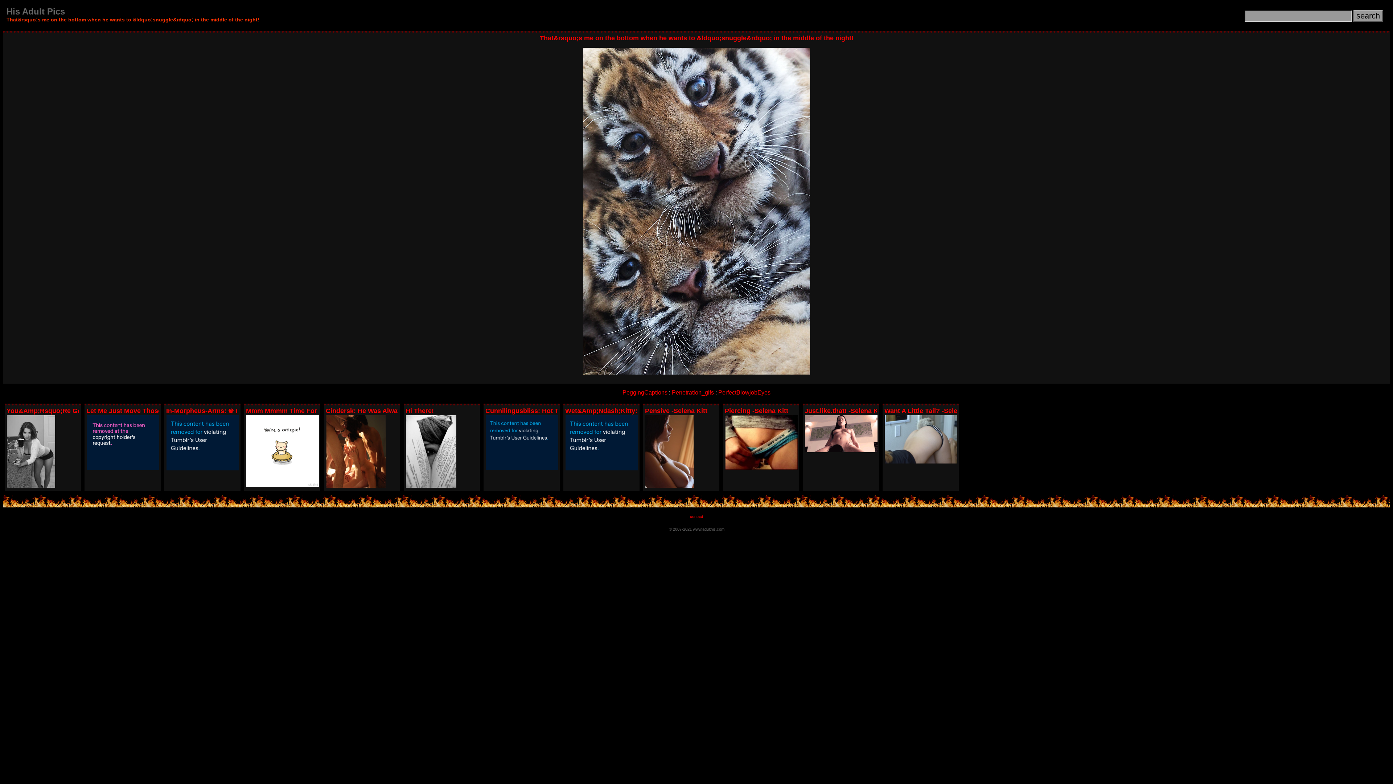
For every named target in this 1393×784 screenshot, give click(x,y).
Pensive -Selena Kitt (676, 411)
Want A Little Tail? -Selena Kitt (931, 411)
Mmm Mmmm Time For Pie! (288, 411)
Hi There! (420, 411)
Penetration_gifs (693, 392)
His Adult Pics (36, 11)
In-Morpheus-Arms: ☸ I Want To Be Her (226, 411)
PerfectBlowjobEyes (744, 392)
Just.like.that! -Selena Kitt (844, 411)
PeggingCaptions (644, 392)
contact (696, 516)
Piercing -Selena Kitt (756, 411)
